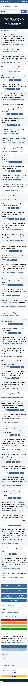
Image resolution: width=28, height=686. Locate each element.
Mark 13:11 (4, 525)
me (4, 672)
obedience (22, 218)
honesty (10, 133)
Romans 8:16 (4, 612)
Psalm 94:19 (4, 170)
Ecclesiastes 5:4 (5, 218)
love (14, 151)
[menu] (26, 2)
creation (12, 435)
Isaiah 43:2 (4, 114)
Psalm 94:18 (4, 151)
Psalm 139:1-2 (4, 99)
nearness (13, 88)
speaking (11, 162)
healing (16, 240)
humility (11, 80)
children (20, 44)
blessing (8, 62)
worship (10, 179)
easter (16, 190)
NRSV (3, 30)
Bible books (7, 663)
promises (21, 114)
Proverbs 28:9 (4, 577)
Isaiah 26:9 (4, 409)
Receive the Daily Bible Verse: (10, 617)
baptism (9, 272)
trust (9, 51)
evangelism (8, 462)
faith (11, 259)
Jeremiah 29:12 (5, 397)
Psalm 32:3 (4, 315)
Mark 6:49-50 (4, 568)
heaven (16, 388)
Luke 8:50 (3, 259)
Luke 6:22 (3, 62)
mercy (11, 449)
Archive (6, 661)
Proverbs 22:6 (4, 142)
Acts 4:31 (3, 510)
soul (19, 71)
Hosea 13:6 (4, 229)
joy (9, 170)
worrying (13, 170)
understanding (22, 99)
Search (5, 659)
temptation (10, 306)
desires (15, 306)
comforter (18, 170)
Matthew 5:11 (4, 251)
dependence (19, 151)
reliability (10, 151)
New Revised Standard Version (12, 30)
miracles (8, 388)
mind (21, 162)
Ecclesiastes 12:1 (5, 435)
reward (15, 485)
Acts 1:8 (3, 462)
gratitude (17, 642)
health (21, 240)
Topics (18, 1)
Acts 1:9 (3, 388)
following (22, 642)
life (11, 295)
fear (15, 51)
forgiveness (11, 240)
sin (18, 124)
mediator (15, 124)
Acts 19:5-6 (4, 272)
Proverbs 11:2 (4, 80)
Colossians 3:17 (5, 642)
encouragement (14, 114)
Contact (15, 681)
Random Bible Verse (7, 634)
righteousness (12, 142)
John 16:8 (3, 124)
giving (15, 133)
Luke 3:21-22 (4, 543)
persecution (14, 62)
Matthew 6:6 (4, 498)
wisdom (15, 80)
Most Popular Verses (9, 665)
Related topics (5, 582)
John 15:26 (4, 356)
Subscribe (23, 1)
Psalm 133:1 (4, 324)
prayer (15, 343)
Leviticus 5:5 (4, 199)
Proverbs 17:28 (5, 162)
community (16, 324)
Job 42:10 (3, 377)
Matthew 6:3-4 (5, 485)
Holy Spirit (9, 124)
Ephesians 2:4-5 (5, 449)
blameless (11, 422)
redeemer (15, 179)
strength (17, 462)
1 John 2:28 (4, 285)
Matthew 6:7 (4, 343)
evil (19, 62)
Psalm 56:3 (4, 51)
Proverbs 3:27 (4, 133)
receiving (22, 472)
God (12, 51)
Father (20, 356)
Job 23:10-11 (4, 422)
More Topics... (14, 600)
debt (19, 133)
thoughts (15, 99)
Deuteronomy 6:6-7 (6, 44)
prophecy (20, 272)
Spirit (12, 190)
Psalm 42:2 (4, 88)
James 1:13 (4, 306)
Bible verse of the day (7, 605)
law (12, 44)
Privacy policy (20, 681)
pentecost (9, 510)
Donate (14, 676)
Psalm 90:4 (4, 295)
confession (11, 199)
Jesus (9, 190)
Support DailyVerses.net (8, 670)
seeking (11, 71)
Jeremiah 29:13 (5, 71)
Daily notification (14, 619)
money (17, 377)
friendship (10, 324)
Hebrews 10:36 (5, 472)
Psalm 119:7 (4, 208)
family (16, 44)
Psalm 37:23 (4, 333)
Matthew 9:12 (4, 240)
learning (21, 409)
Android (14, 625)
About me (7, 681)
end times (21, 285)
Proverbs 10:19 (5, 554)
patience (11, 472)
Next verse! (14, 646)
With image (14, 649)
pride (20, 80)
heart (15, 71)
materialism (10, 229)
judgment (17, 409)
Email (14, 622)
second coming (14, 285)
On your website (14, 628)
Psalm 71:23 (4, 179)
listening (20, 397)
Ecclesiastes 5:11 (5, 367)
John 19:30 (4, 190)
